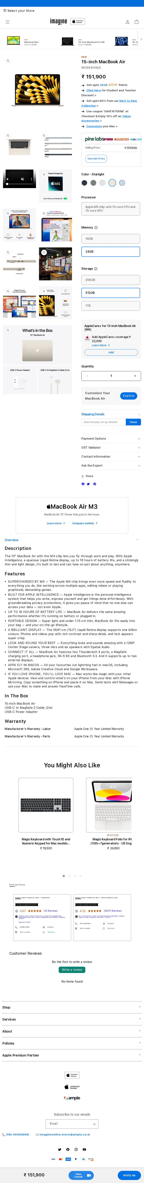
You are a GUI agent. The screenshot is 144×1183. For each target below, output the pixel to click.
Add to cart (113, 862)
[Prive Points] (113, 85)
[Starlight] (112, 183)
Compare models (83, 523)
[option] (30, 39)
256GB (90, 280)
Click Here (93, 90)
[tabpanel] (42, 917)
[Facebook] (84, 485)
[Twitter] (89, 485)
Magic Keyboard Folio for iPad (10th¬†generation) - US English (113, 841)
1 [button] (63, 877)
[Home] (59, 21)
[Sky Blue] (122, 183)
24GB (90, 251)
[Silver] (102, 183)
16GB (89, 238)
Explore (128, 396)
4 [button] (80, 877)
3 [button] (75, 877)
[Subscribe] (94, 1124)
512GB (90, 293)
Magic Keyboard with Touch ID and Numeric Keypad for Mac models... (46, 841)
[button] (7, 21)
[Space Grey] (93, 183)
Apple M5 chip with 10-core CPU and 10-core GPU (110, 208)
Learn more (54, 523)
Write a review (72, 970)
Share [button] (89, 476)
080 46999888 (17, 1134)
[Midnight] (84, 183)
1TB (88, 305)
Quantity (87, 366)
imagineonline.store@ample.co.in (65, 1134)
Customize (94, 126)
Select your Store (21, 11)
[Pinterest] (95, 485)
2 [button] (69, 877)
